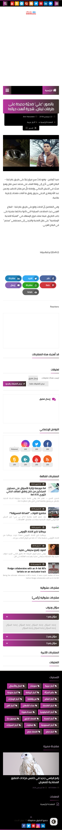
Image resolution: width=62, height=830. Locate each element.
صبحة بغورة (27, 712)
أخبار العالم (49, 699)
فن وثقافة (32, 699)
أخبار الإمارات (13, 699)
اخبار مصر (50, 732)
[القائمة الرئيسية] (7, 90)
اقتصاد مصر (32, 732)
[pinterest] (41, 3)
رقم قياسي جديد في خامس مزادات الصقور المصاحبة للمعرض (35, 780)
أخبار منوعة (12, 692)
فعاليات (29, 725)
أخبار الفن (10, 705)
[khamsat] (17, 3)
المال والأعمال (15, 686)
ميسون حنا (11, 718)
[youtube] (12, 3)
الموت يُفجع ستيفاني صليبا (32, 550)
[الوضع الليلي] (53, 821)
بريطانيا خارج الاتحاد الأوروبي (32, 531)
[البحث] (5, 3)
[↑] (31, 817)
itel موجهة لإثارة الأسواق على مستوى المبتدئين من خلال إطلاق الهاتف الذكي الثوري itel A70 (26, 491)
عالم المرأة (49, 692)
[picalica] (19, 826)
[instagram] (38, 826)
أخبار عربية (31, 122)
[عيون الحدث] (31, 12)
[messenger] (50, 3)
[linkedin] (46, 3)
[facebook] (24, 826)
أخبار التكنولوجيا (47, 712)
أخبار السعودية (47, 725)
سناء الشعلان (28, 705)
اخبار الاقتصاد (48, 705)
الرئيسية (48, 90)
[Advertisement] (31, 50)
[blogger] (31, 3)
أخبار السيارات (12, 725)
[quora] (26, 3)
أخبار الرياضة (31, 692)
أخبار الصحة (49, 718)
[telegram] (22, 3)
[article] (31, 323)
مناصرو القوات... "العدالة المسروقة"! (27, 513)
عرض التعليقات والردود (13, 383)
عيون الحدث (19, 820)
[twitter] (36, 3)
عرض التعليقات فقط (37, 383)
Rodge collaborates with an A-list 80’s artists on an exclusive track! (27, 570)
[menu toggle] (56, 3)
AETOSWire (52, 787)
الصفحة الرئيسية (46, 122)
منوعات (33, 686)
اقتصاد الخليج (30, 718)
